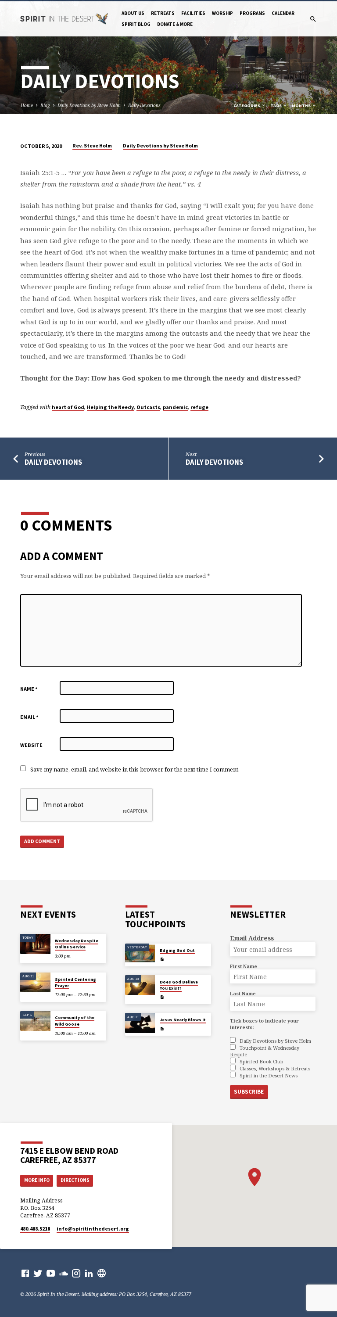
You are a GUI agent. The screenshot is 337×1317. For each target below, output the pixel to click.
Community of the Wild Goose (74, 1020)
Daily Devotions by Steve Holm (89, 105)
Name (29, 688)
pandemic (175, 407)
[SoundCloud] (63, 1273)
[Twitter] (38, 1273)
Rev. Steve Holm (92, 145)
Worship (222, 13)
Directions (75, 1180)
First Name (243, 966)
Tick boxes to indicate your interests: (264, 1023)
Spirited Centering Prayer (75, 982)
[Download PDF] (162, 959)
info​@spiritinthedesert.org (93, 1228)
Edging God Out (177, 950)
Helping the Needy (110, 407)
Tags (276, 105)
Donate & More (175, 24)
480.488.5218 (35, 1228)
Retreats (163, 13)
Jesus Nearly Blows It (183, 1020)
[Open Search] (313, 19)
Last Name (243, 993)
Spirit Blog (136, 24)
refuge (199, 407)
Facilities (193, 13)
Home (27, 105)
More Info (37, 1180)
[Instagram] (76, 1273)
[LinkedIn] (89, 1273)
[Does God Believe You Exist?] (140, 985)
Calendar (283, 13)
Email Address (252, 938)
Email (29, 717)
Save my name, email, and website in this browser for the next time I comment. (135, 769)
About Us (133, 13)
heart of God (68, 407)
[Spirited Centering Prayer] (35, 982)
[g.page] (102, 1273)
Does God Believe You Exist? (179, 985)
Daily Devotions (144, 105)
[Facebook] (25, 1273)
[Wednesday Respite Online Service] (35, 944)
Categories (247, 105)
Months (302, 105)
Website (31, 745)
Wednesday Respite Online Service (76, 944)
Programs (252, 13)
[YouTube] (51, 1273)
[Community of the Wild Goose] (35, 1021)
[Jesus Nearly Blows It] (140, 1023)
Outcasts (148, 407)
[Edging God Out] (140, 954)
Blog (45, 105)
